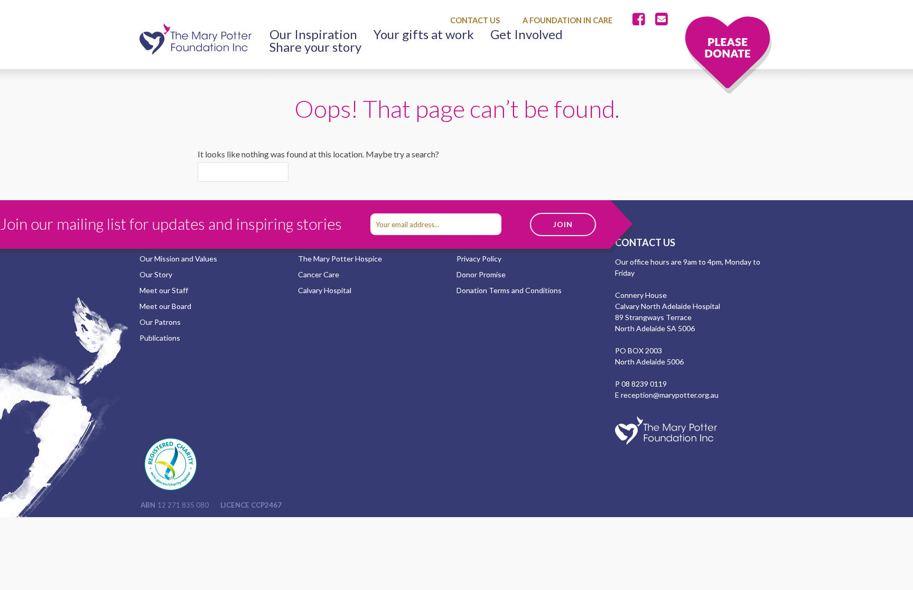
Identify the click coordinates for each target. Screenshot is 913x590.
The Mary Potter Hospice (340, 258)
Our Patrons (160, 321)
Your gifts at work (424, 34)
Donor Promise (481, 274)
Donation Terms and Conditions (509, 290)
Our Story (155, 274)
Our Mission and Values (178, 258)
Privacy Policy (478, 258)
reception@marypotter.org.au (670, 394)
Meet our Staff (163, 290)
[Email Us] (661, 19)
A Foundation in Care (567, 20)
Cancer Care (318, 274)
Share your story (315, 47)
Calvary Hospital (324, 290)
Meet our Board (165, 306)
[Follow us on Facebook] (640, 19)
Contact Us (475, 20)
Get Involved (526, 34)
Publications (159, 337)
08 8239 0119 (644, 383)
